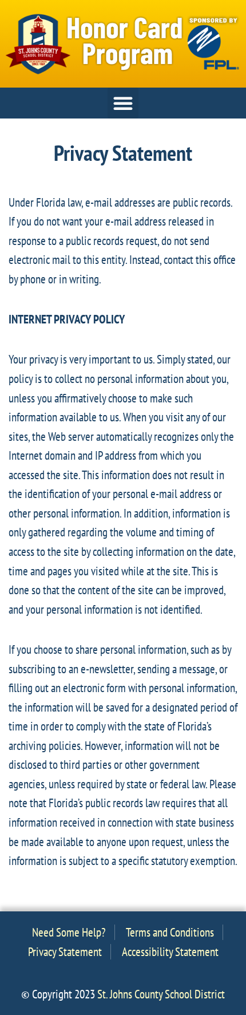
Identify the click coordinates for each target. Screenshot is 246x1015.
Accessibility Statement (170, 951)
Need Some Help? (69, 932)
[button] (123, 103)
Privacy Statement (65, 951)
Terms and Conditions (170, 932)
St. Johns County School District (161, 994)
